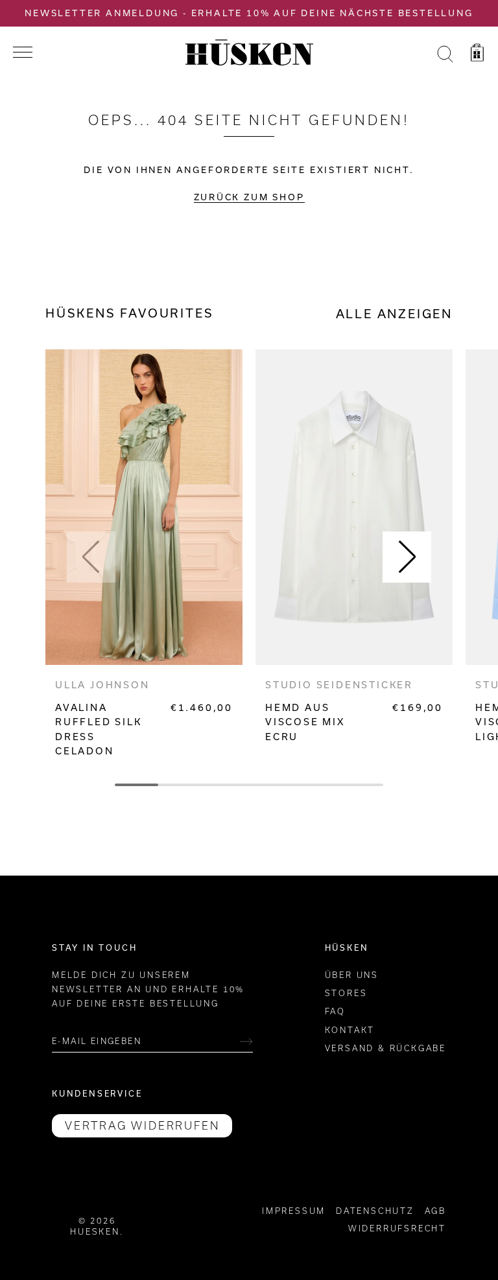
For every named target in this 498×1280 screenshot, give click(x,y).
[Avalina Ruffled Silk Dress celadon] (144, 507)
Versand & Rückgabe (385, 1048)
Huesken (95, 1232)
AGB (435, 1211)
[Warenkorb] (477, 54)
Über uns (352, 975)
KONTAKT (350, 1030)
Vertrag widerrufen (142, 1126)
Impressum (294, 1211)
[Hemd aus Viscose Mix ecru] (354, 507)
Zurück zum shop (249, 197)
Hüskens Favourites (129, 313)
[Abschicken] (246, 1041)
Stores (346, 993)
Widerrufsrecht (397, 1228)
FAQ (335, 1011)
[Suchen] (445, 54)
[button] (91, 557)
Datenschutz (375, 1211)
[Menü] (22, 52)
